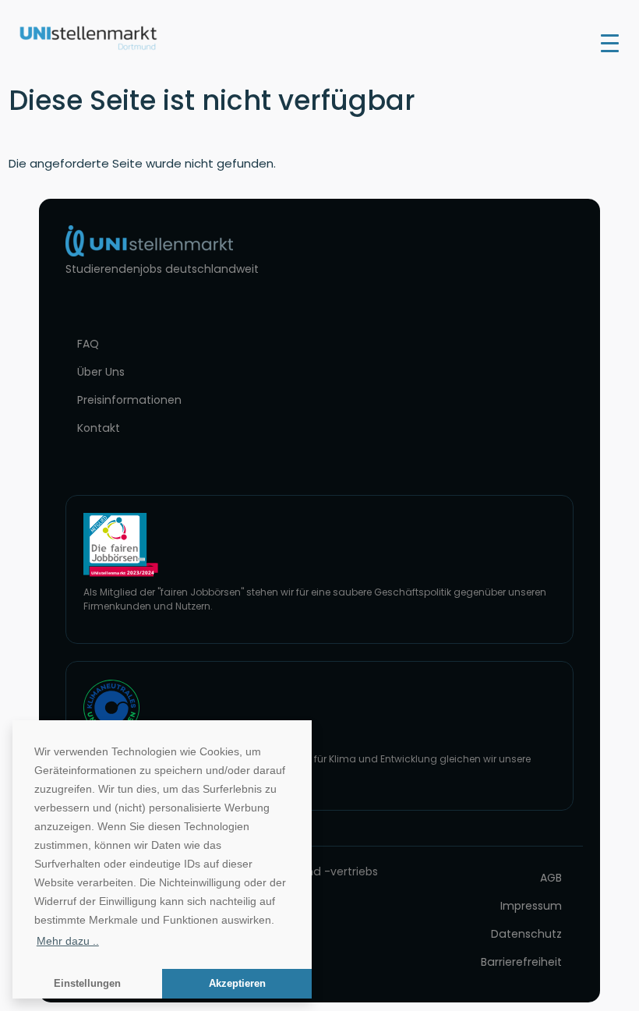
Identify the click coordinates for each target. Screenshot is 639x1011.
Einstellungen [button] (87, 983)
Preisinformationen (129, 400)
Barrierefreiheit (521, 962)
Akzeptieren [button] (237, 983)
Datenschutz (526, 934)
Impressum (531, 906)
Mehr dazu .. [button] (68, 941)
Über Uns (101, 372)
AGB (551, 878)
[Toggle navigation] (610, 42)
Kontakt (98, 428)
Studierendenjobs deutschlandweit (162, 269)
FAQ (88, 344)
